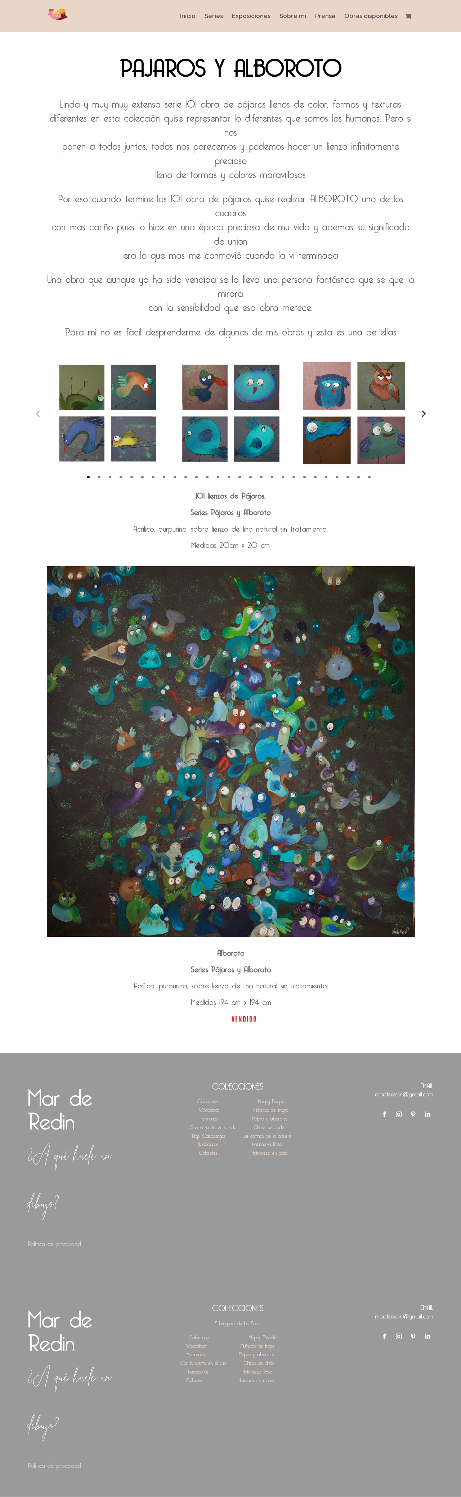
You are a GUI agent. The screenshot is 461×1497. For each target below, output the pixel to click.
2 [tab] (99, 477)
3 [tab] (110, 477)
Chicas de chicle (269, 1126)
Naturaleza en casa (269, 1151)
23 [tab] (326, 477)
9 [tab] (175, 477)
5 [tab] (131, 477)
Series (214, 16)
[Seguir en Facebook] (384, 1114)
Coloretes (208, 1151)
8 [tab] (164, 477)
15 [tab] (239, 477)
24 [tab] (337, 477)
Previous (37, 413)
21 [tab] (304, 477)
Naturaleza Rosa (267, 1143)
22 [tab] (315, 477)
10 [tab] (185, 477)
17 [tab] (261, 477)
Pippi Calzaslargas (208, 1134)
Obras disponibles (371, 16)
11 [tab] (196, 477)
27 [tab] (369, 477)
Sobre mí (292, 16)
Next (423, 413)
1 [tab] (88, 477)
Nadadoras (208, 1143)
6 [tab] (142, 477)
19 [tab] (283, 477)
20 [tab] (293, 477)
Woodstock (209, 1108)
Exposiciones (251, 16)
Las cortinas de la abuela (267, 1134)
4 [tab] (121, 477)
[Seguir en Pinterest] (413, 1114)
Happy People (271, 1100)
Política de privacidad (54, 1242)
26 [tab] (358, 477)
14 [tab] (229, 477)
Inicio (188, 16)
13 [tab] (218, 477)
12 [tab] (207, 477)
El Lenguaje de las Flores (238, 1322)
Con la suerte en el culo (213, 1126)
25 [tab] (347, 477)
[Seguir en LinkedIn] (427, 1114)
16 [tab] (250, 477)
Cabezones (208, 1100)
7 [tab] (153, 477)
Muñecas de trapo (271, 1108)
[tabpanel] (107, 413)
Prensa (325, 16)
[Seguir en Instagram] (398, 1114)
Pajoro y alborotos (269, 1117)
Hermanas (209, 1117)
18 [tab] (272, 477)
